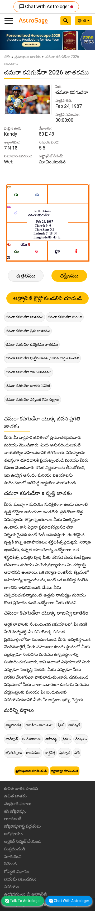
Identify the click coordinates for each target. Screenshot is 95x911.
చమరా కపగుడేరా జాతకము (24, 317)
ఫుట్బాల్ (64, 753)
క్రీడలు (67, 739)
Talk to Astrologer (25, 901)
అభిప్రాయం (13, 833)
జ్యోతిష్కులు (14, 753)
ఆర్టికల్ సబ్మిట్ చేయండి (22, 841)
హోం (7, 57)
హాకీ (77, 753)
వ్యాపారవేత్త (13, 725)
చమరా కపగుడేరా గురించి (65, 317)
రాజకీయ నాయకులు (40, 725)
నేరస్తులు (81, 739)
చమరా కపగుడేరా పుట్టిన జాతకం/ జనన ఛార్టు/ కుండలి (42, 358)
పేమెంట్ (10, 863)
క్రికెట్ (61, 725)
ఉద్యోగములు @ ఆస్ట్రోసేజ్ (25, 894)
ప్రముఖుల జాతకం (28, 57)
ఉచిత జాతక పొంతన (21, 788)
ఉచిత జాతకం (15, 795)
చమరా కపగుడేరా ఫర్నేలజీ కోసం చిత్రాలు (32, 400)
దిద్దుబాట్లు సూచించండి (64, 771)
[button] (7, 40)
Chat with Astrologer (44, 6)
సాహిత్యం (51, 739)
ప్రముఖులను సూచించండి (32, 771)
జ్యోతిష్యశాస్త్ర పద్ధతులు (22, 826)
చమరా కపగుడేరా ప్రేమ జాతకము (28, 331)
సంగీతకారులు (31, 739)
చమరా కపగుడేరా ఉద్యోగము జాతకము (32, 345)
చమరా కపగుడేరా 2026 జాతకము (28, 372)
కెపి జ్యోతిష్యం (15, 811)
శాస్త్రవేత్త (50, 753)
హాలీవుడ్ (74, 725)
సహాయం (11, 886)
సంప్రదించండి (14, 848)
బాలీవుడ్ (12, 739)
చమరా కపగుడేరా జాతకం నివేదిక (28, 386)
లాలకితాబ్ (12, 818)
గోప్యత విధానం (16, 871)
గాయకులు (33, 753)
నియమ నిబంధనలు (20, 879)
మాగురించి (12, 856)
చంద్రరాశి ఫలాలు (17, 803)
